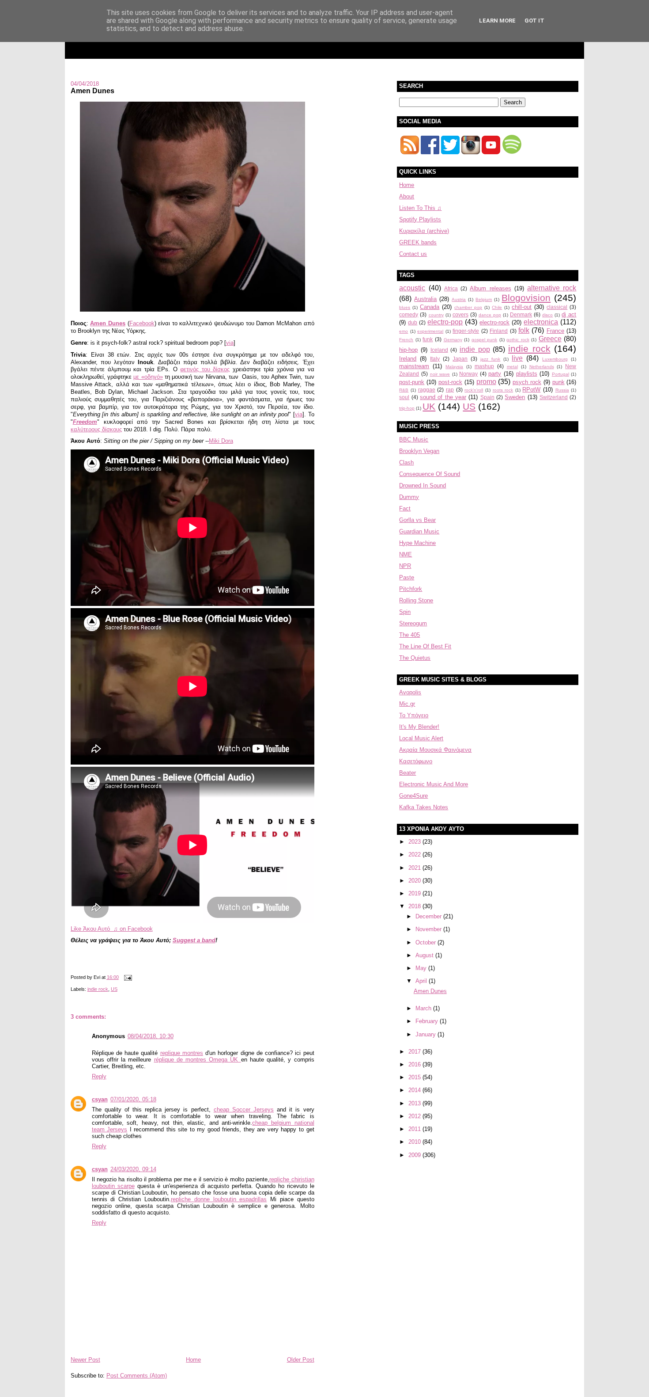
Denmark (521, 314)
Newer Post (85, 1359)
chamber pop (468, 307)
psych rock (527, 382)
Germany (453, 339)
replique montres (181, 1053)
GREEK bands (418, 242)
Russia (562, 390)
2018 (415, 906)
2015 (415, 1077)
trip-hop (407, 408)
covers (460, 314)
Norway (468, 374)
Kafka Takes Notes (423, 807)
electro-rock (494, 322)
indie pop (475, 349)
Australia (425, 299)
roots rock (503, 390)
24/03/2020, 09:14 (133, 1169)
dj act (569, 314)
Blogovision (526, 298)
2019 (415, 893)
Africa (451, 288)
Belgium (483, 299)
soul (404, 397)
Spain (487, 397)
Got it (534, 20)
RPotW (531, 389)
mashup (484, 366)
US (114, 989)
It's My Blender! (419, 726)
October (426, 942)
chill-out (522, 307)
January (426, 1034)
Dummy (409, 497)
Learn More (497, 20)
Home (193, 1359)
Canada (429, 307)
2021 (415, 867)
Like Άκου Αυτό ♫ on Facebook (112, 928)
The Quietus (414, 658)
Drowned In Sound (422, 485)
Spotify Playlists (420, 219)
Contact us (413, 254)
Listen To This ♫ (420, 208)
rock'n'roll (473, 390)
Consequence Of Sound (429, 474)
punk (558, 382)
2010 (415, 1141)
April (422, 981)
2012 (415, 1116)
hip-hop (408, 349)
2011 (415, 1129)
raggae (426, 389)
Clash (406, 462)
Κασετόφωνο (415, 761)
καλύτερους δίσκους (96, 429)
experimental (430, 331)
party (494, 373)
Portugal (560, 374)
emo (403, 331)
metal (512, 366)
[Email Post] (127, 977)
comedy (408, 314)
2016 (415, 1064)
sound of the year (443, 397)
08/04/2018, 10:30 (151, 1036)
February (427, 1021)
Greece (550, 339)
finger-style (466, 331)
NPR (405, 566)
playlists (526, 373)
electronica (541, 322)
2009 (415, 1155)
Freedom (85, 422)
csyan (100, 1099)
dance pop (490, 314)
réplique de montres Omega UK (197, 1059)
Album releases (490, 288)
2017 (415, 1051)
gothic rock (517, 339)
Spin (405, 612)
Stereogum (413, 623)
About (406, 196)
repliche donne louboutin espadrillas (219, 1199)
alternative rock (551, 288)
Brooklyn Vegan (419, 451)
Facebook (142, 323)
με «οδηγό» (147, 376)
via (230, 342)
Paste (406, 577)
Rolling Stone (416, 600)
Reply (99, 1076)
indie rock (97, 989)
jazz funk (490, 359)
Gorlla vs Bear (417, 520)
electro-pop (445, 322)
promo (486, 381)
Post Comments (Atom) (136, 1375)
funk (428, 339)
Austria (459, 299)
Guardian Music (419, 531)
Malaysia (454, 366)
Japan (460, 359)
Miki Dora (221, 441)
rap (450, 389)
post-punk (411, 382)
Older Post (300, 1359)
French (406, 339)
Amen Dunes (92, 91)
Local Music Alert (421, 738)
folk (523, 330)
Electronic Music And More (433, 784)
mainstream (414, 366)
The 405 (409, 635)
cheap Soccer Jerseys (244, 1109)
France (555, 330)
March (424, 1008)
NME (405, 554)
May (421, 968)
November (429, 929)
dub (412, 322)
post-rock (450, 382)
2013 (415, 1103)
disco (547, 314)
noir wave (440, 374)
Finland (499, 331)
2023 (415, 841)
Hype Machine (417, 543)
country (436, 314)
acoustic (412, 288)
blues (404, 307)
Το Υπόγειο (413, 715)
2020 (415, 880)
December (429, 916)
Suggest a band (194, 940)
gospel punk (485, 339)
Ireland (407, 358)
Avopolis (410, 692)
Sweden (515, 397)
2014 (415, 1090)
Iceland (439, 350)
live (517, 358)
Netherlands (541, 366)
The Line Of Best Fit (425, 646)
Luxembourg (555, 359)
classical (557, 307)
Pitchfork (410, 589)
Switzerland (554, 397)
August (425, 955)
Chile (497, 307)
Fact (405, 508)
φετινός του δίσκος (205, 369)
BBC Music (413, 439)
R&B (403, 390)
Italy (435, 359)
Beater (407, 772)
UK (429, 406)
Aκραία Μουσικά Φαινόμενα (435, 749)
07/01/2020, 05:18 (133, 1099)
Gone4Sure (413, 795)
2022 (415, 854)
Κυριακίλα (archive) (424, 231)
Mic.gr (407, 703)
